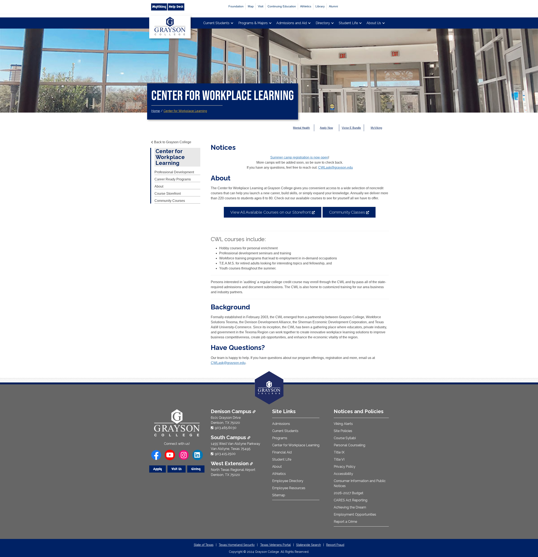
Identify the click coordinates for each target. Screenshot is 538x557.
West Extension (230, 463)
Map (251, 6)
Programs (279, 438)
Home (155, 111)
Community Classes (352, 214)
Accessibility (343, 474)
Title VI (339, 459)
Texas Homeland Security (237, 544)
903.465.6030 (225, 428)
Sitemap (278, 495)
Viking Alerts (343, 424)
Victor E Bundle (351, 127)
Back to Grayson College (172, 142)
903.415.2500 (225, 454)
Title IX (339, 452)
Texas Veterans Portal (275, 544)
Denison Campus (232, 411)
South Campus (229, 437)
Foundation (236, 6)
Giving (195, 469)
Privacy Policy (344, 467)
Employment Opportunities (355, 514)
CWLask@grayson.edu (335, 167)
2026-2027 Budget (348, 493)
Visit (260, 6)
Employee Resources (288, 488)
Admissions (281, 424)
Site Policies (343, 431)
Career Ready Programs (172, 179)
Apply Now (326, 127)
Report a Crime (345, 522)
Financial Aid (282, 452)
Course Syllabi (345, 438)
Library (320, 6)
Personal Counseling (349, 445)
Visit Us (176, 469)
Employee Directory (287, 481)
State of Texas (204, 544)
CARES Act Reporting (350, 500)
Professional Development (174, 172)
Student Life (348, 23)
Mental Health (301, 127)
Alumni (333, 6)
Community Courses (169, 200)
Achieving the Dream (350, 507)
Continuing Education (282, 6)
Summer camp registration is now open (299, 157)
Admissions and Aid (291, 23)
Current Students (216, 23)
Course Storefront (167, 193)
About (158, 186)
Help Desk (176, 6)
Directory (323, 23)
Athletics (305, 6)
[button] (528, 536)
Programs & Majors (253, 23)
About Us (374, 23)
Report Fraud (335, 544)
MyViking (159, 6)
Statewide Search (308, 544)
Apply (157, 469)
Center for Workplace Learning (185, 111)
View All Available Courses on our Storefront (275, 214)
